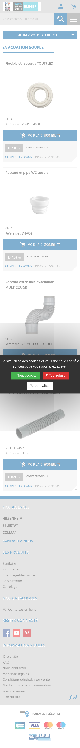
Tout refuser (57, 375)
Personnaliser (40, 385)
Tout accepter (27, 375)
